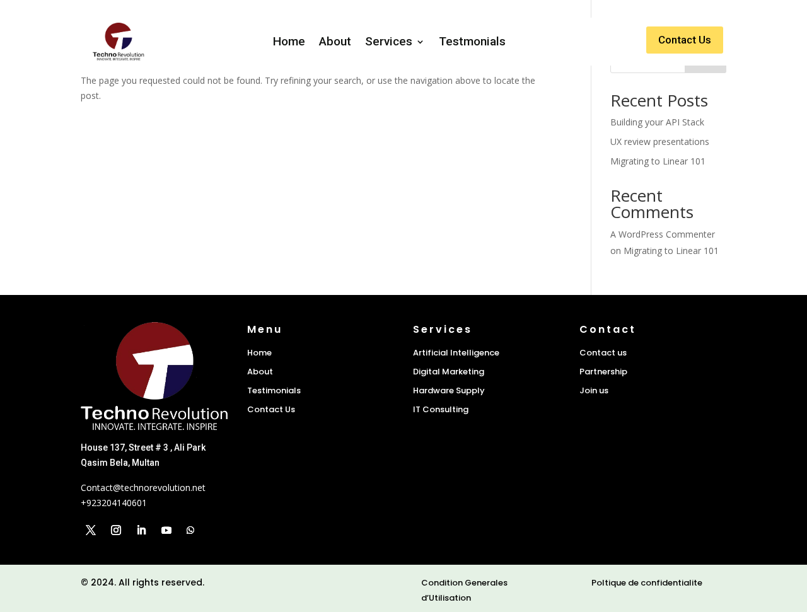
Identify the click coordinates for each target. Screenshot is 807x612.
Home (289, 41)
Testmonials (472, 41)
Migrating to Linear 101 (657, 161)
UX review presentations (659, 141)
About (335, 41)
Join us (593, 390)
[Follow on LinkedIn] (141, 530)
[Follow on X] (91, 530)
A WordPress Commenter (662, 234)
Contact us (603, 353)
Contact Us (684, 39)
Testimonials (274, 390)
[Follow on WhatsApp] (190, 530)
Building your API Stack (657, 122)
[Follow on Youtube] (166, 530)
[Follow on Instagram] (116, 530)
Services (388, 41)
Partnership (603, 372)
